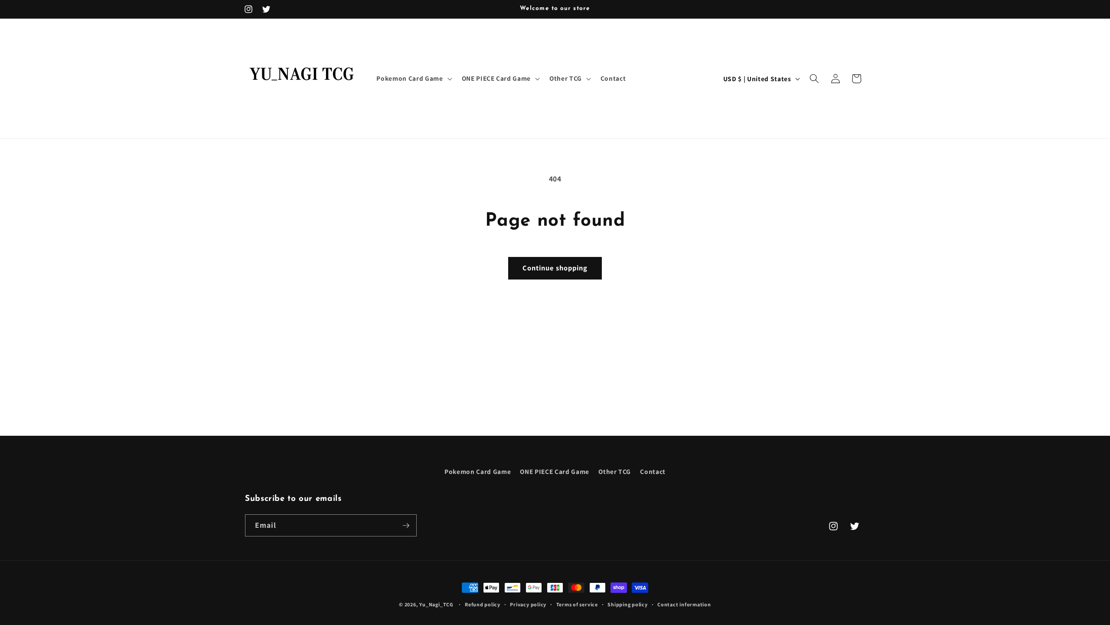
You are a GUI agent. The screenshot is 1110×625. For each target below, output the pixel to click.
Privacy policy (528, 604)
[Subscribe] (405, 525)
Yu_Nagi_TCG (436, 604)
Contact (653, 471)
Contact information (684, 604)
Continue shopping (555, 268)
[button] (413, 79)
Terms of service (577, 604)
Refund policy (482, 604)
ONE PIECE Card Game (554, 471)
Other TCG (614, 471)
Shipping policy (627, 604)
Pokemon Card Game (477, 471)
